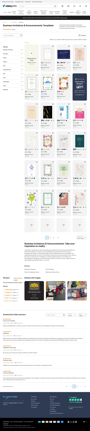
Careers (52, 401)
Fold (4, 77)
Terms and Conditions (28, 421)
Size (4, 73)
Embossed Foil (7, 69)
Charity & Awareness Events (31, 272)
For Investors (53, 407)
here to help (13, 402)
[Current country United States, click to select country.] (85, 422)
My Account (33, 399)
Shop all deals (64, 17)
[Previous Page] (43, 237)
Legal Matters (6, 423)
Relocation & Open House (52, 272)
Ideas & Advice (34, 405)
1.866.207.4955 (6, 421)
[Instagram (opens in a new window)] (73, 422)
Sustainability (53, 411)
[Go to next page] (85, 386)
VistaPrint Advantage (37, 1)
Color (4, 85)
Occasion (5, 53)
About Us (52, 399)
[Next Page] (58, 237)
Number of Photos (8, 49)
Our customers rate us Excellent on (76, 408)
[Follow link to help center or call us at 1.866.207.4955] (62, 6)
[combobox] (37, 6)
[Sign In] (80, 6)
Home (4, 22)
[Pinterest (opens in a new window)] (76, 422)
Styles (4, 57)
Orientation (6, 81)
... (8, 22)
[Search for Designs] (21, 35)
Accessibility (34, 407)
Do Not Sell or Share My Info (56, 413)
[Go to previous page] (66, 386)
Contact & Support (35, 403)
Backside (5, 89)
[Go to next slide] (86, 291)
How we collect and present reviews (12, 282)
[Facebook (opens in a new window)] (68, 422)
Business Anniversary (30, 269)
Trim (4, 65)
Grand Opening (50, 269)
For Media (52, 409)
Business (21, 22)
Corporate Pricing (19, 1)
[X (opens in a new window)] (71, 422)
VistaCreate (27, 1)
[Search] (55, 6)
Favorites (83, 35)
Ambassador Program (55, 403)
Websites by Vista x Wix (7, 1)
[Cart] (86, 6)
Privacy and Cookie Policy (18, 421)
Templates (14, 22)
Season (5, 61)
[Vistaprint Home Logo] (9, 6)
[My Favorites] (74, 6)
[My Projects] (68, 6)
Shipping (33, 401)
